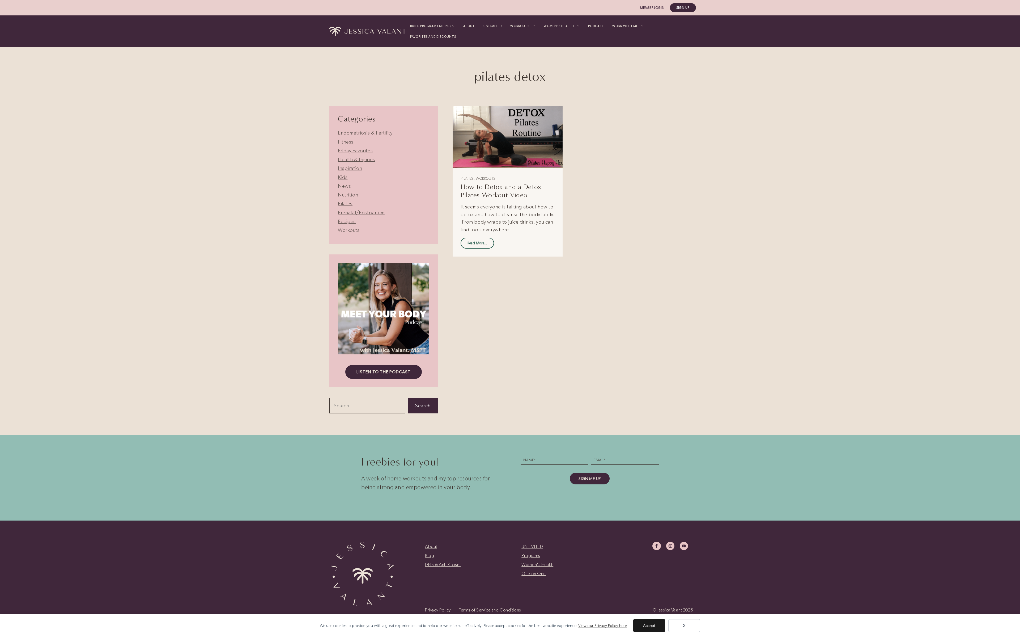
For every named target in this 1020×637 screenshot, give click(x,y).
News (344, 186)
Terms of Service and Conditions (490, 610)
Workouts (486, 178)
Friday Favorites (355, 151)
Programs (530, 555)
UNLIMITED (492, 26)
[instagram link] (670, 546)
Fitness (346, 142)
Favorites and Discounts (433, 37)
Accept (649, 625)
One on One (533, 573)
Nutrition (348, 195)
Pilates (467, 178)
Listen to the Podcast (383, 371)
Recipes (347, 221)
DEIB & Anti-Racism (443, 564)
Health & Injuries (356, 159)
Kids (342, 177)
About (469, 26)
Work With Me (625, 26)
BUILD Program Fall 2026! (432, 26)
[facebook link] (656, 546)
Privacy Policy (438, 610)
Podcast (596, 26)
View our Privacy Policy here (602, 625)
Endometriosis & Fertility (365, 133)
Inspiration (350, 168)
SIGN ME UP (590, 478)
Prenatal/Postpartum (361, 212)
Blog (429, 555)
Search (422, 406)
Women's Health (537, 564)
